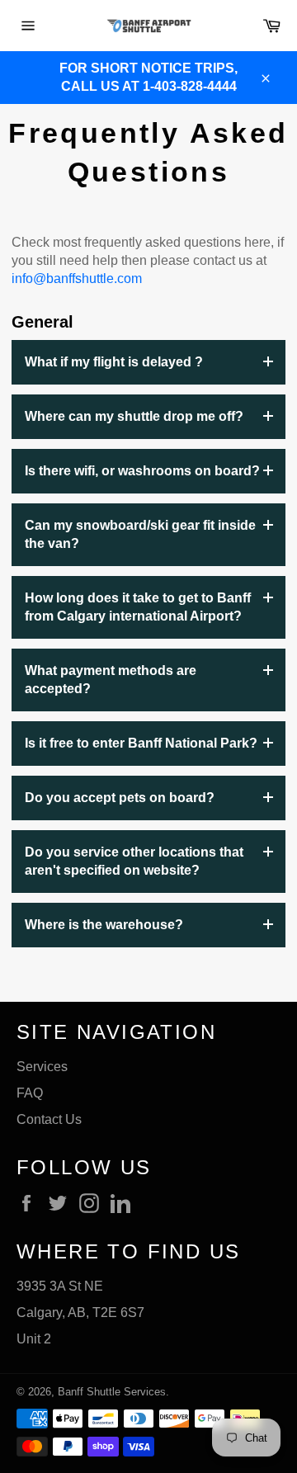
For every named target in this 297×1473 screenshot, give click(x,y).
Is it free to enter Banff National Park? (141, 743)
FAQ (29, 1093)
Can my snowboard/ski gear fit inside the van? (140, 534)
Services (42, 1067)
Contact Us (49, 1119)
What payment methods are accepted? (110, 679)
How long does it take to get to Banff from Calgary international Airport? (138, 607)
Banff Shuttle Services (112, 1392)
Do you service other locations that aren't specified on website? (134, 861)
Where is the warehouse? (104, 925)
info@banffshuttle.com (77, 278)
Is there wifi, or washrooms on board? (142, 471)
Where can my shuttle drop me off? (134, 416)
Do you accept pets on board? (119, 798)
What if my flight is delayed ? (114, 362)
